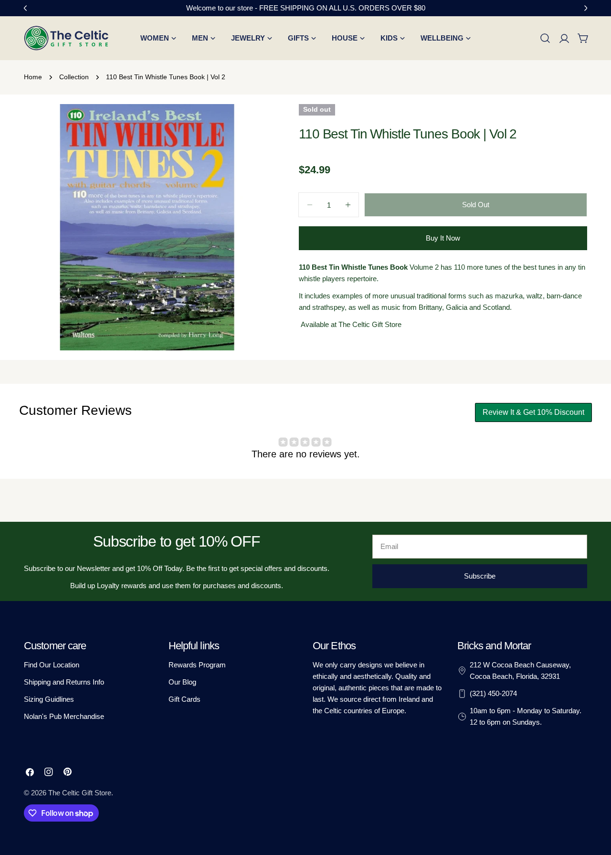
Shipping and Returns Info (64, 682)
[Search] (545, 38)
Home (33, 77)
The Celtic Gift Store (79, 793)
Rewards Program (197, 665)
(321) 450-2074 (493, 693)
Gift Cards (184, 699)
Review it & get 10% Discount (533, 412)
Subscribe (479, 576)
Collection (74, 77)
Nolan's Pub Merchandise (64, 716)
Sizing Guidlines (49, 699)
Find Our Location (51, 665)
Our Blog (182, 682)
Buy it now (443, 238)
